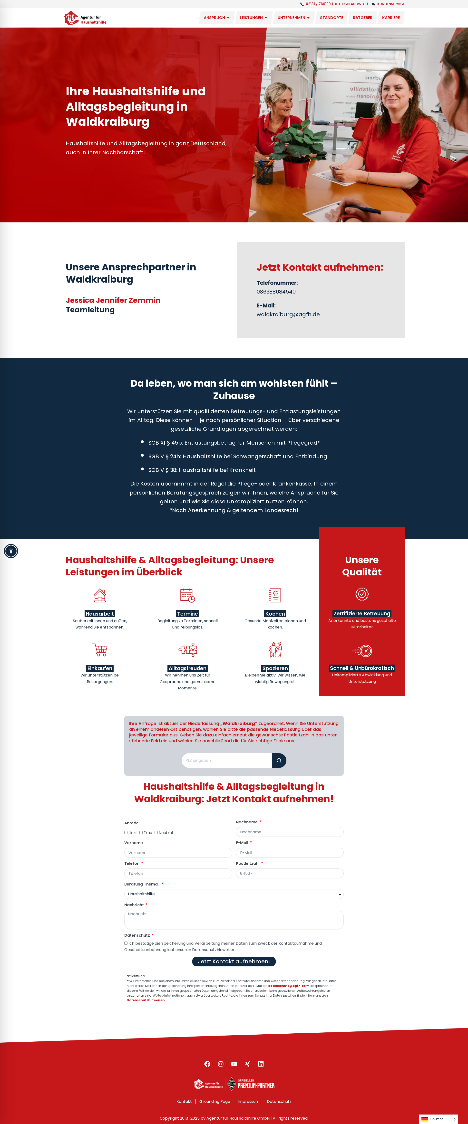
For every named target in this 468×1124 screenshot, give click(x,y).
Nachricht (134, 905)
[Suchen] (279, 760)
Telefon (132, 863)
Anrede (131, 823)
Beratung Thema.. (142, 884)
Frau (148, 833)
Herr (132, 833)
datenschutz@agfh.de (287, 986)
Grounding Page (214, 1101)
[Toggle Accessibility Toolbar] (11, 551)
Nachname (247, 822)
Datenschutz (137, 935)
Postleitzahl (248, 863)
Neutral (166, 833)
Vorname (133, 843)
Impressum (248, 1101)
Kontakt (184, 1101)
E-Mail (242, 843)
